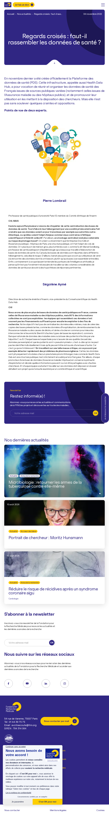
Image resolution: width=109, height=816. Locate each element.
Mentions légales (58, 810)
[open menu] (103, 5)
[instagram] (64, 683)
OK (95, 413)
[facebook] (8, 683)
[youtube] (27, 683)
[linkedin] (46, 683)
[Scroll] (54, 62)
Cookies (100, 810)
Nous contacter (12, 810)
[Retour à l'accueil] (7, 4)
